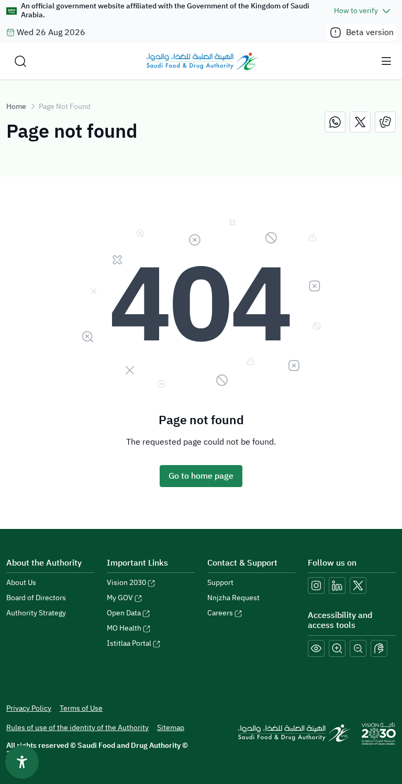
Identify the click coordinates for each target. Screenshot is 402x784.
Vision (126, 582)
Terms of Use (81, 708)
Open (124, 613)
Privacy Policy (28, 708)
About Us (21, 582)
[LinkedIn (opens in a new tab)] (337, 585)
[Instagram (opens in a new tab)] (316, 585)
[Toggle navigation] (386, 61)
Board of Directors (36, 597)
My (120, 597)
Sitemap (170, 727)
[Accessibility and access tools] (379, 648)
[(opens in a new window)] (335, 122)
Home (16, 106)
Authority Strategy (36, 613)
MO (124, 628)
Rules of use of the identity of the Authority (77, 727)
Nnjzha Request (233, 597)
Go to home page (201, 476)
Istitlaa (129, 643)
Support (220, 582)
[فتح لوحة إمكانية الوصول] (22, 762)
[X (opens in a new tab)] (358, 585)
